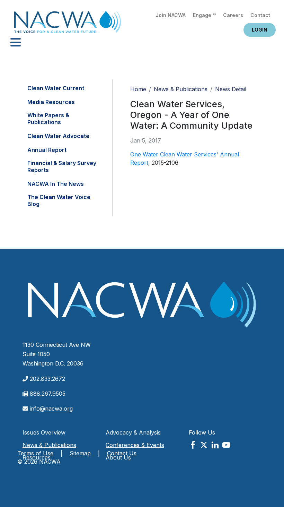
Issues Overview (44, 432)
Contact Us (121, 453)
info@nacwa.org (51, 408)
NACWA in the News (55, 183)
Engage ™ (204, 15)
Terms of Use (35, 453)
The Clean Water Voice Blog (58, 200)
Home (67, 24)
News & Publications (180, 89)
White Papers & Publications (48, 119)
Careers (233, 15)
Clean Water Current (55, 88)
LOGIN (259, 30)
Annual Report (46, 149)
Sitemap (80, 453)
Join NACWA (171, 15)
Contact (260, 15)
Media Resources (51, 101)
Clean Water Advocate (58, 135)
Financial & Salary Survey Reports (61, 166)
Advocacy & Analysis (133, 432)
